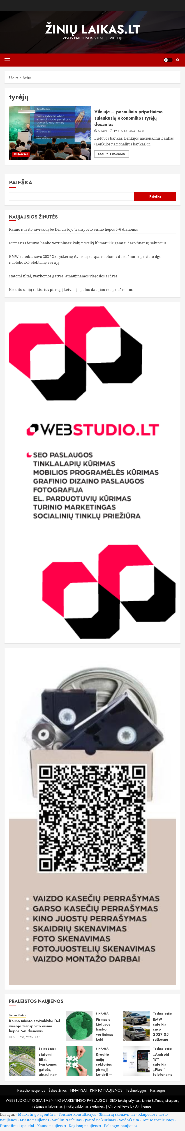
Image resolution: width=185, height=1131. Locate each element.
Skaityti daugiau (111, 154)
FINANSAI (21, 154)
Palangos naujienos (120, 1125)
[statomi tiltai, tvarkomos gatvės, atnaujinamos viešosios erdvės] (22, 1061)
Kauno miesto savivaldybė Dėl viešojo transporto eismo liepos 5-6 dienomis (73, 229)
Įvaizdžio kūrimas (100, 1120)
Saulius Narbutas (67, 1120)
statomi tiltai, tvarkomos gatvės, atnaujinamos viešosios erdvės (63, 276)
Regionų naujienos (85, 1125)
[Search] (177, 60)
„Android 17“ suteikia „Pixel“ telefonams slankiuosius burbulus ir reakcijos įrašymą (163, 1074)
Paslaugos (158, 1090)
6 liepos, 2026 (23, 1037)
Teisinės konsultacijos (77, 1114)
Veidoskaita (129, 1120)
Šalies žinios (17, 1015)
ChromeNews (118, 1106)
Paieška (20, 182)
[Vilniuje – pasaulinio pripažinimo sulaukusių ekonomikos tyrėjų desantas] (50, 133)
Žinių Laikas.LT (92, 29)
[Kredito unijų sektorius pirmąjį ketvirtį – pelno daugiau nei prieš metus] (79, 1061)
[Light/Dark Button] (168, 60)
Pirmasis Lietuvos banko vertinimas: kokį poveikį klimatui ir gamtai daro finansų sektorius (87, 243)
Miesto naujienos (34, 1120)
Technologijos (163, 1014)
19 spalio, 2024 (124, 131)
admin (102, 131)
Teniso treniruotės (158, 1120)
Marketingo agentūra (37, 1114)
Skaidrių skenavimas (117, 1114)
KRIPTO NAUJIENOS (106, 1090)
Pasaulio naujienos (31, 1090)
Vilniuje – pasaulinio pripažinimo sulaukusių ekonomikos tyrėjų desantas (128, 118)
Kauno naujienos (51, 1125)
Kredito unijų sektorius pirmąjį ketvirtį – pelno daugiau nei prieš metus (71, 289)
